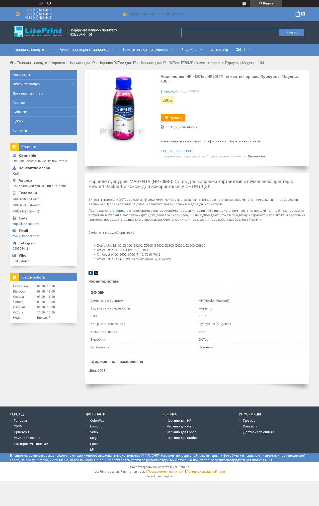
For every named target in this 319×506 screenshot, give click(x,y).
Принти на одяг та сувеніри (145, 50)
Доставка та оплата (28, 93)
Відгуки (17, 121)
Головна (20, 420)
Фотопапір (219, 50)
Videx (94, 432)
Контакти (19, 130)
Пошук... (291, 32)
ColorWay (97, 420)
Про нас (18, 102)
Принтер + (21, 432)
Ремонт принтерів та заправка (84, 50)
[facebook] (90, 274)
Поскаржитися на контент (166, 471)
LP (92, 449)
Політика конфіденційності (206, 471)
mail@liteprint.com (25, 236)
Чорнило (189, 50)
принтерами (141, 210)
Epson (94, 444)
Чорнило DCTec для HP (117, 63)
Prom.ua (183, 467)
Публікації (19, 112)
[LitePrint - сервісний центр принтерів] (39, 32)
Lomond (96, 426)
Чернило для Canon (181, 426)
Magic (94, 438)
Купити (176, 117)
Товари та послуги (29, 50)
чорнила (121, 210)
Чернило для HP (178, 420)
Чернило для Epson (181, 432)
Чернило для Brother (182, 438)
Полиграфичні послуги (31, 444)
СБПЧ (240, 50)
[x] (96, 274)
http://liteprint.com (25, 224)
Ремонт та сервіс (27, 438)
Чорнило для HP (82, 63)
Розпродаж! (21, 75)
